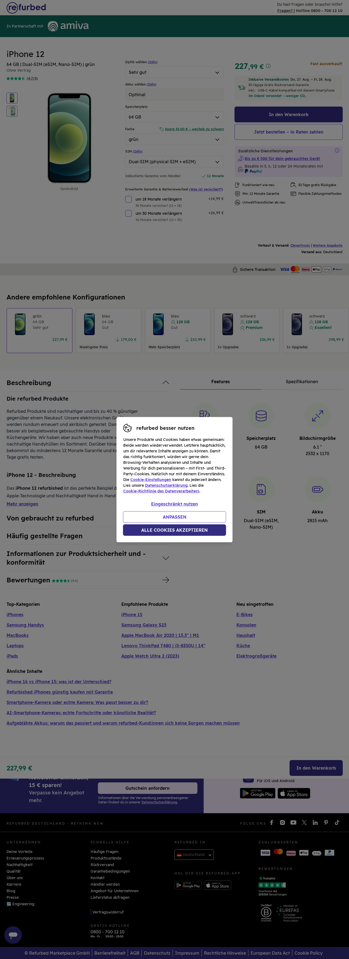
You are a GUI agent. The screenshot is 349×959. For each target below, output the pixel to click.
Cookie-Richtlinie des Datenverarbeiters (161, 491)
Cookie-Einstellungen (150, 479)
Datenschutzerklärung (166, 485)
